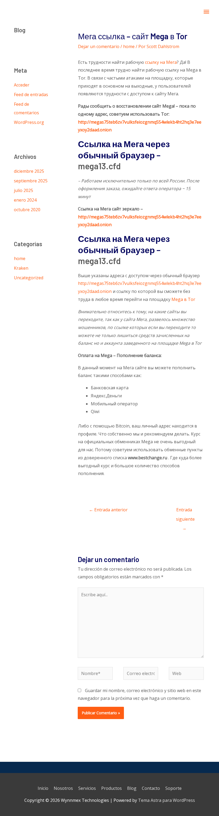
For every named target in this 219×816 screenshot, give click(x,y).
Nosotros (63, 788)
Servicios (87, 788)
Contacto (151, 788)
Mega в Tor (183, 299)
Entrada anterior (108, 510)
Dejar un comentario (98, 46)
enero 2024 (25, 200)
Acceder (21, 85)
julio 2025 (23, 190)
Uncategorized (28, 278)
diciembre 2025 (29, 171)
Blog (131, 788)
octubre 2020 (27, 210)
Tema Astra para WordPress (166, 800)
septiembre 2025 (31, 181)
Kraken (21, 268)
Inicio (43, 788)
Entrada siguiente (185, 511)
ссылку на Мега (161, 62)
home (19, 258)
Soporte (173, 788)
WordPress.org (29, 122)
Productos (111, 788)
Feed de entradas (31, 94)
